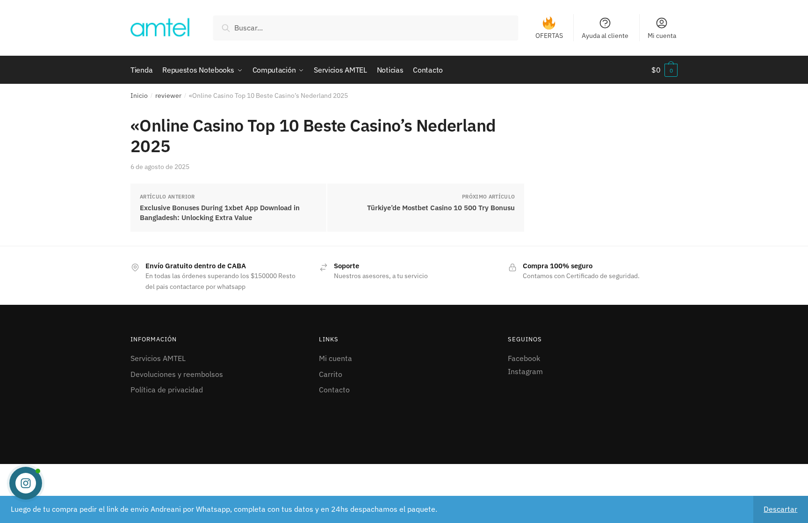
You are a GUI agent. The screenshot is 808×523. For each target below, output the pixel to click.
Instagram (525, 371)
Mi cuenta (662, 35)
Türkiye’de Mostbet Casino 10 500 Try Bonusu (441, 207)
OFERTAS (549, 35)
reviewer (168, 95)
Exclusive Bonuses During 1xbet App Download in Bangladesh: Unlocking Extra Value (220, 212)
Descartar (780, 509)
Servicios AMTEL (158, 358)
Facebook (524, 358)
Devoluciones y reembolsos (176, 374)
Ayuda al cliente (605, 35)
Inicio (139, 95)
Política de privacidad (166, 389)
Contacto (334, 389)
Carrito (330, 374)
